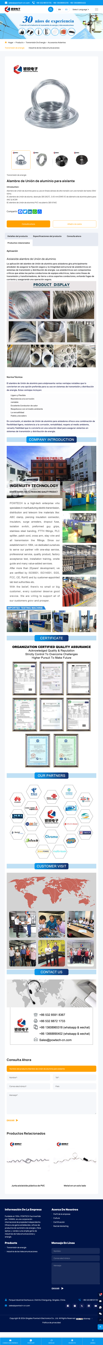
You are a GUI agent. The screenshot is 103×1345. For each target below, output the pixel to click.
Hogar (10, 42)
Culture (56, 1218)
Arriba (92, 1343)
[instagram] (74, 1305)
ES (66, 9)
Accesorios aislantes (57, 42)
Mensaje (51, 1343)
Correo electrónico (10, 1343)
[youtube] (95, 1305)
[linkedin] (88, 1305)
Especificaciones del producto (47, 236)
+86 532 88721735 (44, 2)
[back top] (100, 1320)
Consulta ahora (28, 224)
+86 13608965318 (60, 2)
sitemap (86, 1318)
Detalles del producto (18, 236)
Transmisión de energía (36, 42)
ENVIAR (10, 1120)
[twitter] (81, 1305)
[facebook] (67, 1305)
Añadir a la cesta (74, 224)
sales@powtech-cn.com (19, 2)
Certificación (59, 1222)
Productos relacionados (19, 242)
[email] (100, 1301)
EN (59, 9)
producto (72, 1343)
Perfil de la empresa (61, 1214)
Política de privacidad (51, 1322)
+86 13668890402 (78, 2)
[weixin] (100, 1313)
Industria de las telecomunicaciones (44, 47)
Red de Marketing (60, 1226)
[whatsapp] (100, 1307)
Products (19, 42)
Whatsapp (30, 1343)
